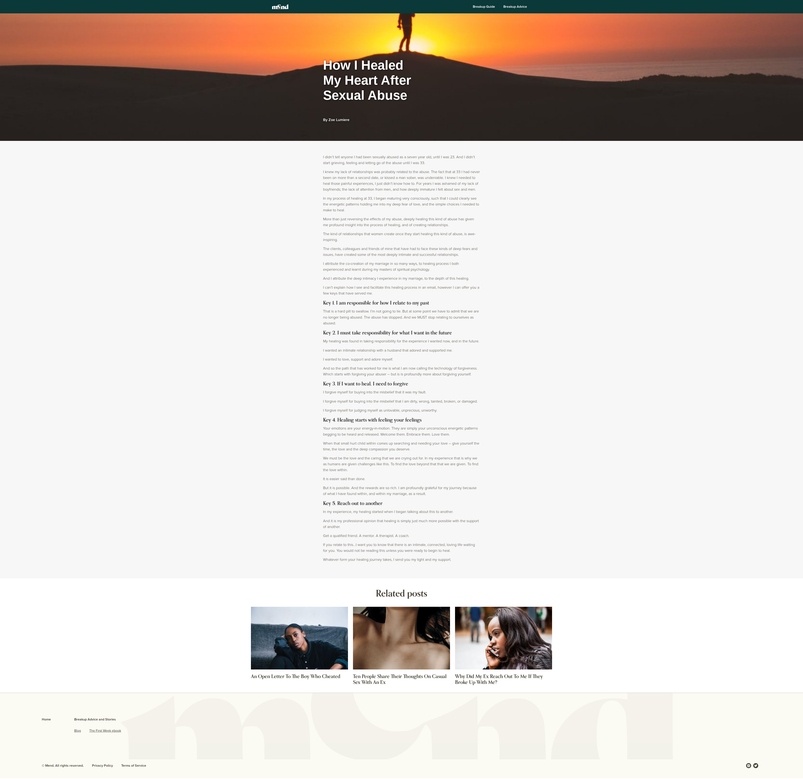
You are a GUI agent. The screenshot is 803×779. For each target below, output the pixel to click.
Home (46, 719)
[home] (280, 6)
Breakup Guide (484, 6)
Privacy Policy (102, 765)
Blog (77, 730)
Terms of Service (133, 765)
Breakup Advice (515, 6)
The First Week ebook (105, 730)
